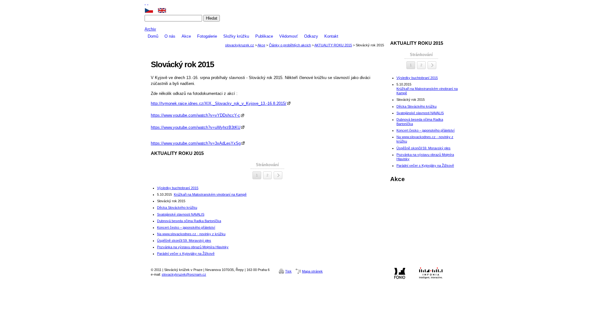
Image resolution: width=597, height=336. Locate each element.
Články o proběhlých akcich (290, 45)
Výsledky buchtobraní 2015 (177, 188)
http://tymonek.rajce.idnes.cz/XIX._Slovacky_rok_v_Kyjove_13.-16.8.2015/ (218, 103)
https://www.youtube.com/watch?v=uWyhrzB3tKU (195, 127)
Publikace (264, 36)
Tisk (288, 271)
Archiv (150, 29)
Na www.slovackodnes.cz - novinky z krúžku (191, 234)
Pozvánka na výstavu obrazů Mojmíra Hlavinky (193, 247)
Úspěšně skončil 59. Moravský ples (184, 240)
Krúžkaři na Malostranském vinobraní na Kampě (210, 194)
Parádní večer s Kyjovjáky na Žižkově (186, 253)
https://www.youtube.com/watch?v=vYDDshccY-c (195, 115)
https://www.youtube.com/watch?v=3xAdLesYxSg (196, 143)
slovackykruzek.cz (298, 23)
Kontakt (331, 36)
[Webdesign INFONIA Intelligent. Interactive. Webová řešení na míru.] (430, 273)
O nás (169, 36)
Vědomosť (288, 36)
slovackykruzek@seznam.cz (184, 274)
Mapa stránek (312, 271)
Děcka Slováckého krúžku (177, 207)
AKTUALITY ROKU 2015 (333, 45)
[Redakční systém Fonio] (399, 273)
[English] (164, 10)
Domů (153, 36)
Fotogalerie (207, 36)
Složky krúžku (236, 36)
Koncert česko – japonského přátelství (186, 227)
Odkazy (311, 36)
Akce (186, 36)
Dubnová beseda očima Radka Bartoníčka (189, 221)
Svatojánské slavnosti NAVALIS (180, 214)
